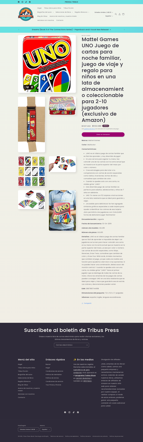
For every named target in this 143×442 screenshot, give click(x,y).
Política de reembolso (54, 375)
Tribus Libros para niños (26, 368)
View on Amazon (103, 134)
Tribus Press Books (29, 436)
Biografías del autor (25, 375)
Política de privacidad (116, 436)
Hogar (20, 364)
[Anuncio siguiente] (124, 29)
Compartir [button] (87, 303)
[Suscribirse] (87, 345)
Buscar (48, 364)
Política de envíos (52, 378)
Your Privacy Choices (53, 385)
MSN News (87, 381)
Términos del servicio (56, 436)
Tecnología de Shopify (42, 436)
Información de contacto (100, 436)
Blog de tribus (23, 385)
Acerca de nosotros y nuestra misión (29, 389)
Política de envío (85, 436)
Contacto (21, 397)
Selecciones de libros (25, 378)
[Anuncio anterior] (19, 29)
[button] (45, 12)
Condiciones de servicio (54, 371)
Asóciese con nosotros (26, 394)
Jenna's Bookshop (83, 378)
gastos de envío (89, 129)
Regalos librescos (24, 381)
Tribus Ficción (23, 371)
